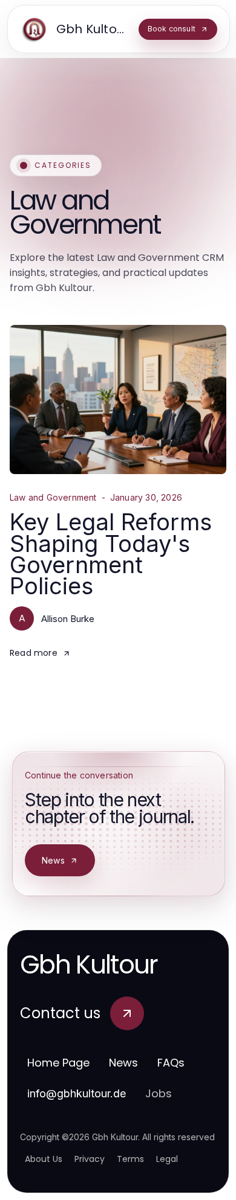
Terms (130, 1159)
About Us (43, 1159)
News (53, 860)
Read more (33, 653)
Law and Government (53, 497)
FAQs (171, 1062)
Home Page (58, 1062)
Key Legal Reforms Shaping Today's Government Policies (111, 554)
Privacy (89, 1159)
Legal (167, 1159)
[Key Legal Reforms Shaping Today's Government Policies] (118, 400)
